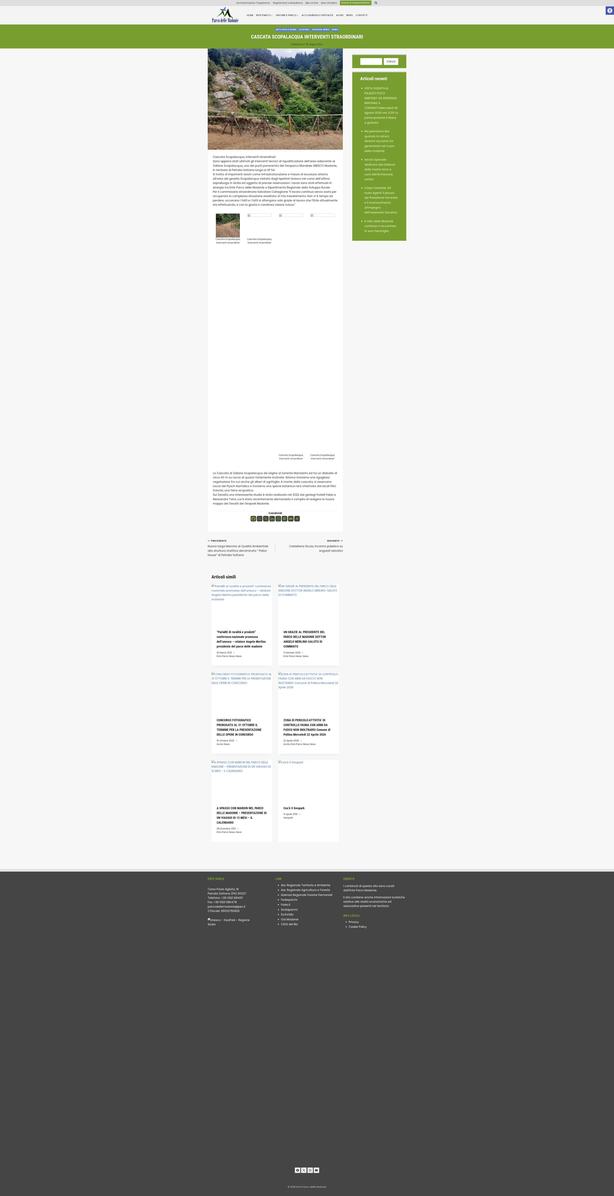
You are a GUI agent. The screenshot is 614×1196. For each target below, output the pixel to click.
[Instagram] (278, 518)
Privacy (354, 922)
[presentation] (242, 604)
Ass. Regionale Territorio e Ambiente (305, 885)
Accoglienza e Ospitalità (317, 15)
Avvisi (339, 15)
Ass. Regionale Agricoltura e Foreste (305, 890)
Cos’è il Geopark (294, 808)
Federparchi (289, 900)
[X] (266, 518)
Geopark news (320, 29)
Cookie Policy (358, 927)
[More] (297, 518)
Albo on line (311, 2)
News (349, 15)
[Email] (291, 518)
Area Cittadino (329, 2)
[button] (610, 10)
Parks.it (285, 905)
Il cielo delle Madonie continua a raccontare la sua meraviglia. (380, 226)
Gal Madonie (290, 919)
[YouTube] (316, 1170)
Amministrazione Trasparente (253, 2)
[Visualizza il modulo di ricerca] (376, 3)
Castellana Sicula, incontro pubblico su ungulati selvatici (316, 546)
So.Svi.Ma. (287, 914)
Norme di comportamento (356, 2)
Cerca (391, 61)
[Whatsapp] (259, 518)
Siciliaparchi (289, 910)
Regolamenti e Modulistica (288, 2)
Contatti (361, 15)
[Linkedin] (272, 518)
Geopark (304, 29)
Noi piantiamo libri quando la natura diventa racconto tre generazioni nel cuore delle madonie (379, 141)
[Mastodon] (284, 518)
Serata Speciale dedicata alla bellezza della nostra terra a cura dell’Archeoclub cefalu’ (379, 169)
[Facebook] (253, 518)
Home (250, 15)
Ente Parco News (286, 29)
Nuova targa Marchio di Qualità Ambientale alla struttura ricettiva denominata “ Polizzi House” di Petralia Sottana (238, 548)
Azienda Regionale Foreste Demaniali (306, 895)
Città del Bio (289, 924)
